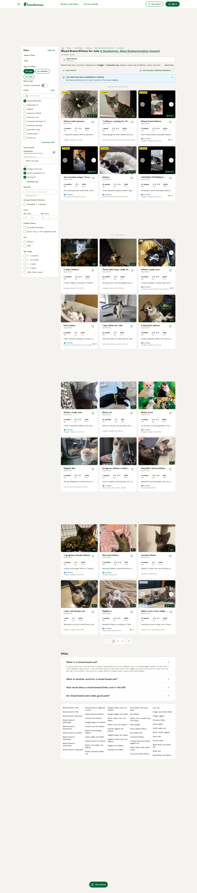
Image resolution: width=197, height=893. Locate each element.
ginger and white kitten (162, 712)
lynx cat (156, 708)
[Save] (93, 122)
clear (53, 90)
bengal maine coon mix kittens (117, 709)
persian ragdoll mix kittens (115, 730)
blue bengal (135, 725)
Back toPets (29, 55)
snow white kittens (138, 729)
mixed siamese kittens (94, 714)
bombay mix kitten (115, 750)
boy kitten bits (136, 733)
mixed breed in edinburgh (69, 721)
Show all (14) (32, 182)
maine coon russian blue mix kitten (140, 719)
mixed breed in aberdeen (73, 750)
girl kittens (134, 714)
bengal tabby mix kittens (95, 722)
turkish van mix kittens (94, 726)
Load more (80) (48, 142)
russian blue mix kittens (95, 741)
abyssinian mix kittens (162, 755)
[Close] (172, 77)
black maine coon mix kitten (117, 719)
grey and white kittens (139, 754)
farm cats (157, 736)
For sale (29, 71)
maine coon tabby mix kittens (94, 746)
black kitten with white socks (140, 748)
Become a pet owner (69, 4)
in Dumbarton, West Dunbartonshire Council (130, 51)
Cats (26, 61)
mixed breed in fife (70, 708)
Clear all (51, 50)
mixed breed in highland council (95, 709)
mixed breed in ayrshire (72, 716)
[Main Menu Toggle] (18, 4)
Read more (169, 65)
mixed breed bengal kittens (93, 732)
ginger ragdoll (158, 716)
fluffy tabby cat (159, 728)
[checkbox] (25, 101)
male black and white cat (162, 746)
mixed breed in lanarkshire (69, 727)
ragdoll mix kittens (116, 746)
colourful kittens (137, 737)
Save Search (71, 70)
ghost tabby (158, 724)
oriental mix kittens (93, 718)
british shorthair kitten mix (94, 753)
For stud (29, 77)
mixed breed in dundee (72, 733)
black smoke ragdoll (161, 732)
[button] (156, 104)
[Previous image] (142, 104)
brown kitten (158, 741)
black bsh (157, 751)
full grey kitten (159, 720)
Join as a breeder (91, 4)
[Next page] (129, 641)
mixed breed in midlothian (69, 744)
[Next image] (171, 104)
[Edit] (54, 152)
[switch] (44, 85)
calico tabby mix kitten (94, 737)
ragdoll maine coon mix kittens (117, 740)
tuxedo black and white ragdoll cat (140, 742)
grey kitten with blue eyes (139, 709)
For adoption (42, 71)
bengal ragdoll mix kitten (118, 714)
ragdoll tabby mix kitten (118, 735)
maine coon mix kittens (117, 725)
